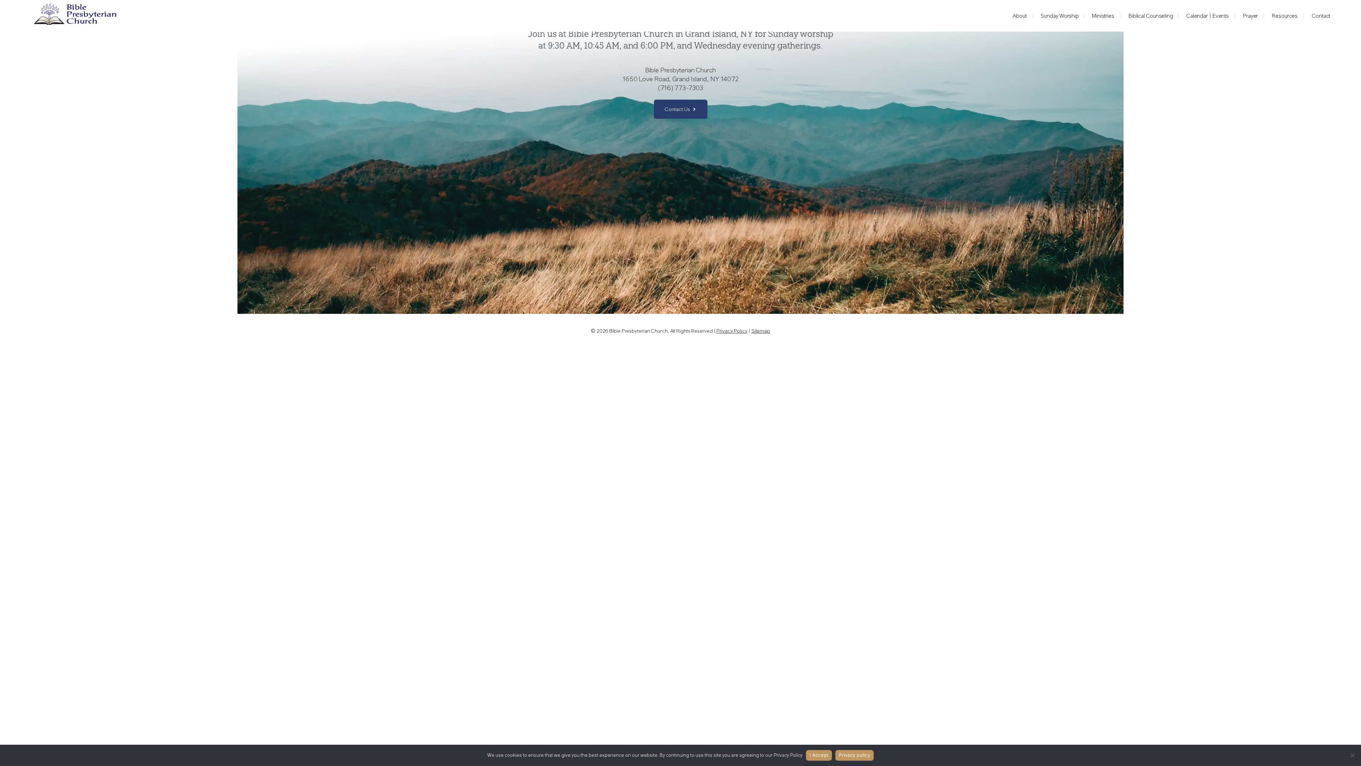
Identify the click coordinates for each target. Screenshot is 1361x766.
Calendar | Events (1207, 15)
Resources (1285, 15)
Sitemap (760, 331)
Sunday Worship (1060, 15)
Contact (1321, 15)
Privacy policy (854, 755)
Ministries (1103, 15)
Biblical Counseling (1150, 15)
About (1020, 15)
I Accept (819, 755)
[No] (1352, 755)
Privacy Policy (731, 331)
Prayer (1250, 15)
